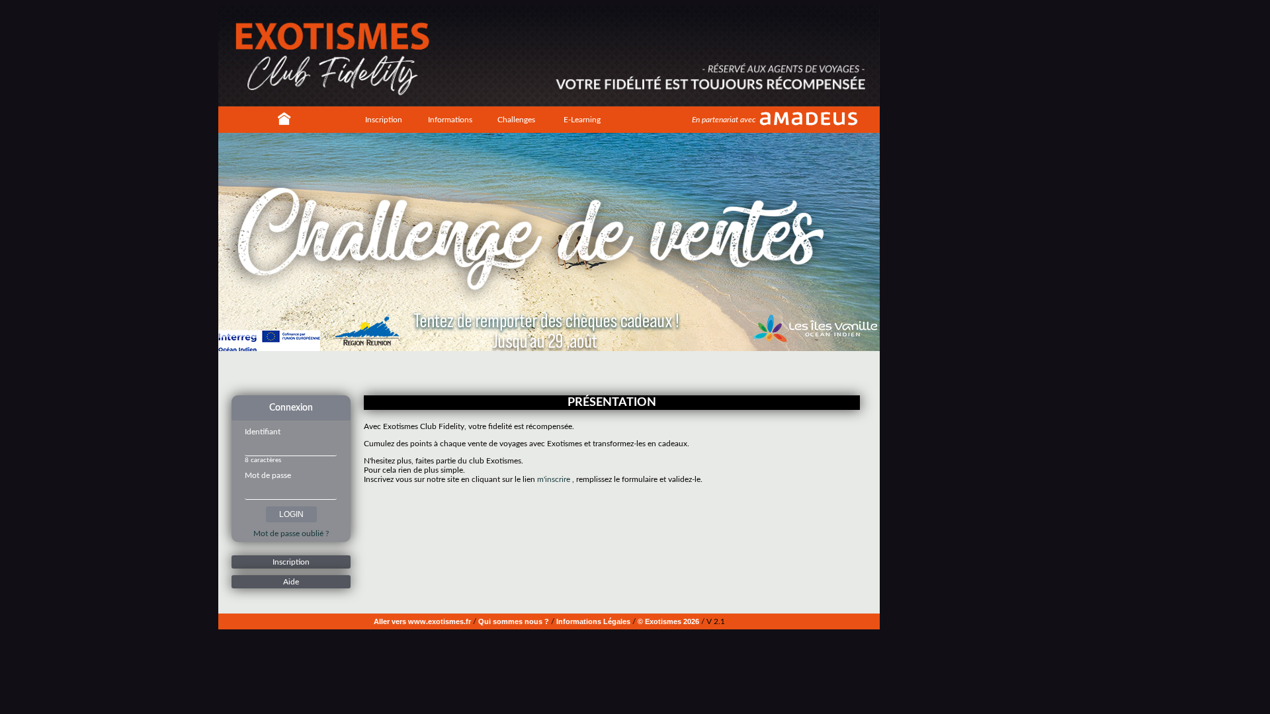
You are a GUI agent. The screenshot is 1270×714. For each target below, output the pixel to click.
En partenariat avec (723, 120)
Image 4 (562, 372)
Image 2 (542, 372)
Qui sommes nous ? (513, 621)
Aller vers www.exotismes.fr (422, 621)
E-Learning (582, 120)
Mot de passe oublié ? (291, 533)
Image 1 (532, 372)
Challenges (516, 120)
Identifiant (262, 432)
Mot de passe (268, 475)
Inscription (383, 120)
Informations (450, 120)
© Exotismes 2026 (668, 621)
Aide (291, 582)
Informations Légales (593, 621)
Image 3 (552, 372)
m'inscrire (553, 479)
